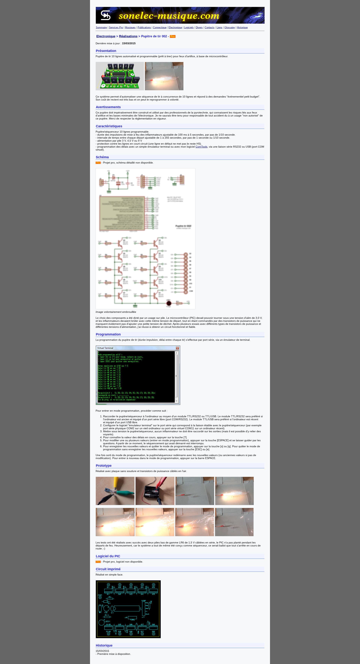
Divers (199, 27)
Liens (219, 27)
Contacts (209, 27)
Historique (242, 27)
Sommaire (101, 27)
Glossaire (229, 27)
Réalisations (128, 36)
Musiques (130, 27)
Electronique (175, 27)
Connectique (159, 27)
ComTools (201, 146)
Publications (144, 27)
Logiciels (189, 27)
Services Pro (116, 27)
